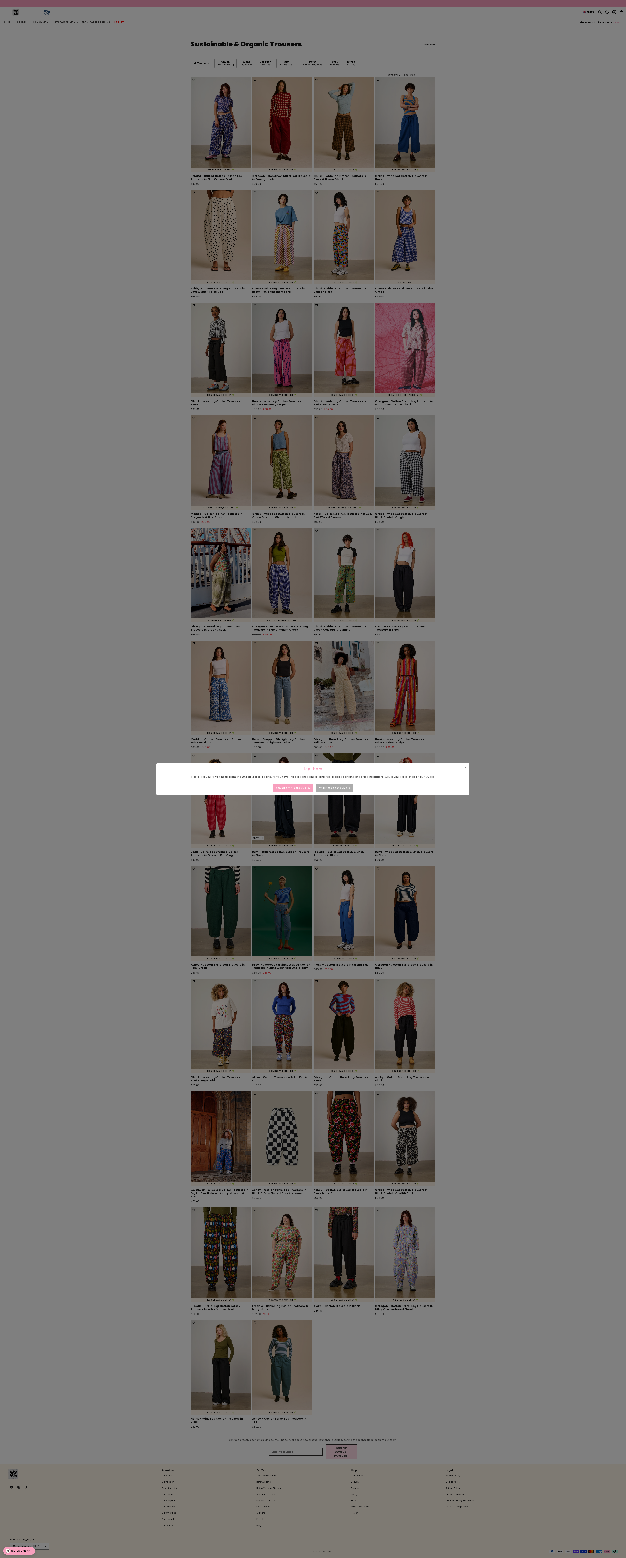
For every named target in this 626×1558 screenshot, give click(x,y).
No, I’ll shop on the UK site (334, 788)
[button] (19, 1551)
